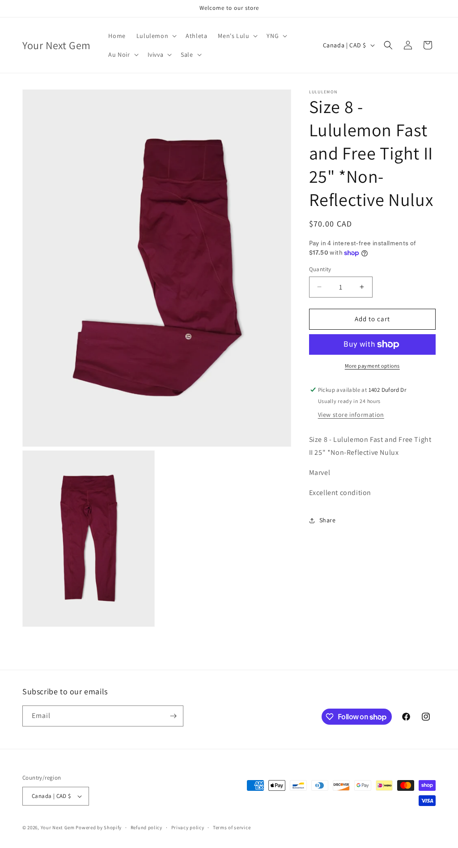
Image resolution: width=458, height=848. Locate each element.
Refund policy (146, 827)
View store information (351, 415)
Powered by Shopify (99, 827)
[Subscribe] (173, 715)
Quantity (320, 269)
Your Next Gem (58, 827)
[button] (155, 35)
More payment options (372, 365)
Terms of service (231, 827)
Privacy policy (187, 827)
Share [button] (327, 520)
